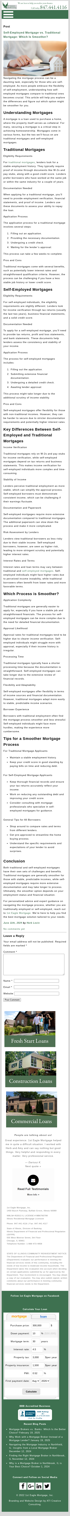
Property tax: (22, 1357)
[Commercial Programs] (33, 1128)
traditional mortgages (21, 162)
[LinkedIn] (38, 1486)
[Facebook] (23, 1486)
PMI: (27, 1373)
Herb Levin (33, 923)
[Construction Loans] (32, 1088)
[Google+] (30, 1486)
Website (8, 993)
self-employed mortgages (37, 570)
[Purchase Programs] (31, 1048)
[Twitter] (46, 1486)
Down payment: (20, 1333)
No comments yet (14, 929)
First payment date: (18, 1381)
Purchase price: (20, 1325)
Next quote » (33, 1166)
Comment (10, 951)
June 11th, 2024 (12, 923)
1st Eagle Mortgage (19, 913)
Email (7, 987)
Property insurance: (17, 1365)
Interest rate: (22, 1349)
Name (7, 980)
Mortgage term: (20, 1341)
